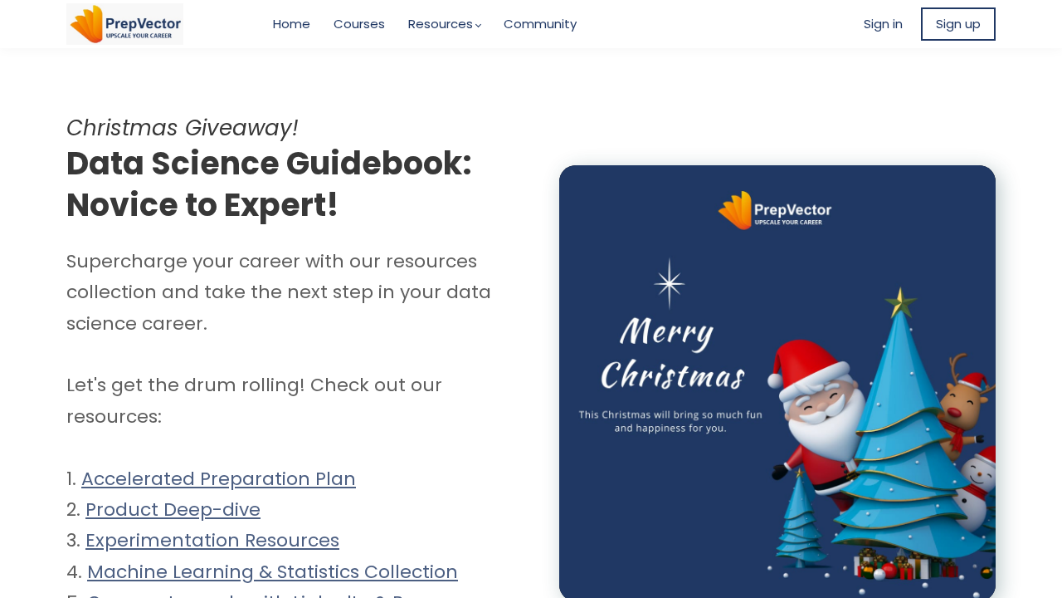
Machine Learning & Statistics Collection (272, 572)
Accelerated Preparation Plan (218, 479)
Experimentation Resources (212, 540)
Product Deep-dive (173, 509)
